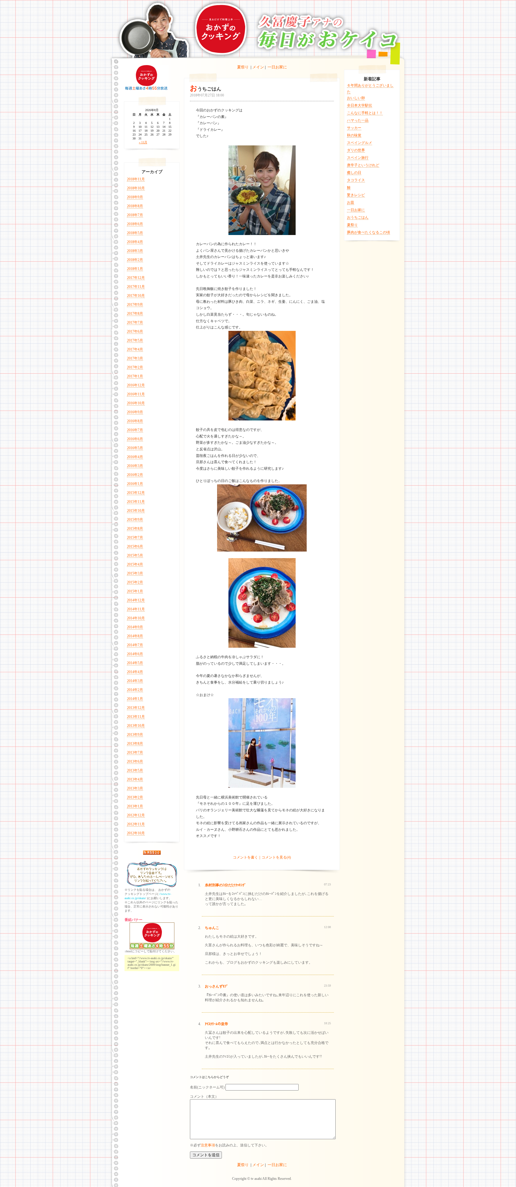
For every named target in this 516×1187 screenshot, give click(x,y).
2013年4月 (135, 779)
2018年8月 (135, 206)
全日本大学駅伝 (359, 105)
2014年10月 (136, 618)
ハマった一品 (357, 120)
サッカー (354, 128)
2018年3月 (135, 251)
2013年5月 (135, 770)
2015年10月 (136, 511)
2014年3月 (135, 681)
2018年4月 (135, 242)
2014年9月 (135, 627)
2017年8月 (135, 313)
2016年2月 (135, 475)
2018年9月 (135, 197)
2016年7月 (135, 430)
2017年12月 (136, 278)
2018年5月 (135, 233)
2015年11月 (136, 502)
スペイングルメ (359, 143)
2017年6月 (135, 331)
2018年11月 (136, 179)
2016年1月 (135, 484)
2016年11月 (136, 394)
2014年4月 (135, 672)
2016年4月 (135, 457)
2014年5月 (135, 663)
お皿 (350, 202)
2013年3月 (135, 788)
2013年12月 (136, 708)
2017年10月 (136, 296)
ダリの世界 (356, 150)
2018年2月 (135, 260)
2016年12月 (136, 385)
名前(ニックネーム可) (207, 1087)
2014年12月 (136, 600)
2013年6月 (135, 761)
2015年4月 (135, 564)
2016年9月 (135, 412)
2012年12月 (136, 815)
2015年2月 (135, 582)
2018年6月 (135, 224)
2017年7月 (135, 322)
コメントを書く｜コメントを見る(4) (262, 857)
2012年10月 (136, 833)
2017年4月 (135, 349)
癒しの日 (354, 173)
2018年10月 (136, 188)
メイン (258, 67)
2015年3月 (135, 573)
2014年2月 (135, 690)
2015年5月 (135, 555)
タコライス (356, 180)
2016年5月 (135, 448)
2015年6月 (135, 546)
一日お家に (277, 67)
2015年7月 (135, 537)
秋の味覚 (354, 135)
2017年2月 (135, 367)
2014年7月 (135, 645)
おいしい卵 (356, 98)
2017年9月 (135, 304)
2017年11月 (136, 287)
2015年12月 (136, 493)
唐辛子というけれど (363, 165)
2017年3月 (135, 358)
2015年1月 (135, 591)
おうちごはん (357, 217)
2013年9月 (135, 735)
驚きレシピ (356, 195)
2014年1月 (135, 699)
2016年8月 (135, 421)
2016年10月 (136, 403)
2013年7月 (135, 752)
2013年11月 (136, 717)
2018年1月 (135, 269)
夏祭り (243, 67)
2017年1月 (135, 376)
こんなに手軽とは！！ (365, 113)
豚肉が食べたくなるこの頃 (368, 232)
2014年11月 (136, 609)
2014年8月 (135, 636)
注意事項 (208, 1145)
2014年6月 (135, 654)
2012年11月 (136, 824)
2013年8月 (135, 743)
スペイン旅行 (357, 158)
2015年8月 (135, 528)
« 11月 (143, 142)
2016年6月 (135, 439)
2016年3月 (135, 466)
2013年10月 (136, 726)
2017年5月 (135, 340)
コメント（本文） (204, 1096)
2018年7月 (135, 215)
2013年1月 (135, 806)
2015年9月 (135, 520)
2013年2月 (135, 797)
